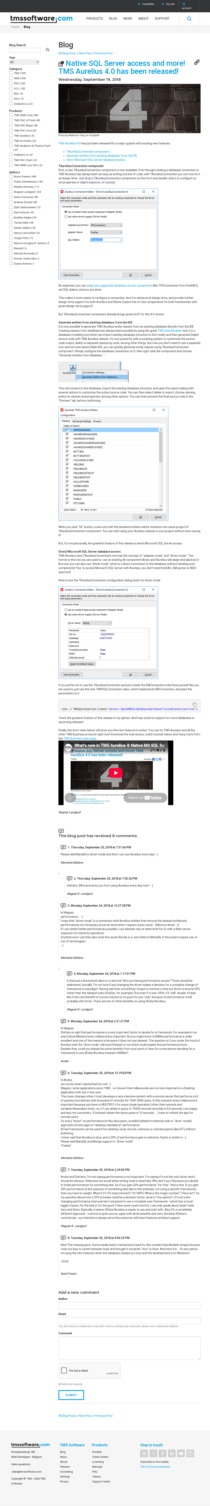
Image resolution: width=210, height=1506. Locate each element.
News (127, 19)
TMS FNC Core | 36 (24, 130)
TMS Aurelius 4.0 (69, 143)
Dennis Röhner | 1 (23, 263)
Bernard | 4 (19, 248)
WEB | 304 (19, 78)
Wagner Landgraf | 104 (27, 191)
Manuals (97, 1466)
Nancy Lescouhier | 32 (26, 232)
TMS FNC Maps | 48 (25, 125)
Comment (65, 1333)
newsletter (148, 4)
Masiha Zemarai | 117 (26, 186)
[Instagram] (190, 1453)
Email (62, 1314)
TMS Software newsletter (155, 1466)
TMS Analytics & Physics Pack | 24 (31, 147)
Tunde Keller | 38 (23, 222)
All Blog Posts (67, 53)
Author (63, 1298)
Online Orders (100, 1456)
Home (15, 27)
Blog (113, 19)
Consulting (66, 1471)
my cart (170, 4)
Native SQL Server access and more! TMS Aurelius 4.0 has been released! (121, 67)
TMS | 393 (19, 73)
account (186, 8)
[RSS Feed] (144, 1453)
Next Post (85, 53)
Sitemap (65, 1476)
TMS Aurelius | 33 (23, 135)
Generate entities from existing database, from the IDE (102, 155)
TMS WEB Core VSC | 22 (27, 165)
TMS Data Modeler (170, 330)
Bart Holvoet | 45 (23, 212)
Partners (65, 1466)
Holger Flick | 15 (23, 238)
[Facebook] (162, 1453)
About (143, 19)
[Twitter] (153, 1453)
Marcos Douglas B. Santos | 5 (31, 243)
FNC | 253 (19, 83)
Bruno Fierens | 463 (24, 176)
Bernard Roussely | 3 (25, 253)
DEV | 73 (18, 98)
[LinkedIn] (172, 1453)
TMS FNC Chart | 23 (25, 160)
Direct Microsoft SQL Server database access (96, 159)
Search (189, 18)
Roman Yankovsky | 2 (26, 258)
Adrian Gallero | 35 (24, 227)
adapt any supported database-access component (119, 285)
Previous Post (104, 53)
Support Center (101, 1481)
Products (94, 19)
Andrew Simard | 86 (25, 202)
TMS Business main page (79, 738)
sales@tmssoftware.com (27, 1471)
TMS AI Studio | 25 (24, 140)
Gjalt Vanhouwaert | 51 (27, 207)
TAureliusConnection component (88, 151)
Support (162, 19)
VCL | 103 (19, 88)
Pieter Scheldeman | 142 (28, 181)
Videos (96, 1476)
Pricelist (97, 1451)
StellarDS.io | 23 (23, 103)
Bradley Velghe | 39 (24, 217)
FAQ (94, 1471)
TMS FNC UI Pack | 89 (26, 120)
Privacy (64, 1481)
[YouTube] (181, 1453)
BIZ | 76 (18, 93)
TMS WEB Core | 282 (25, 115)
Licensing (98, 1461)
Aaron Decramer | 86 (25, 197)
